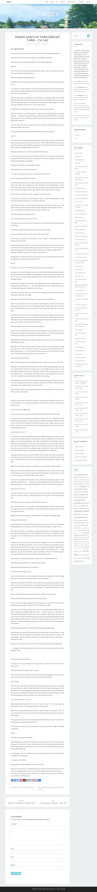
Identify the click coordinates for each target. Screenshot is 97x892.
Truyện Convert (71, 2)
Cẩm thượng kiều (79, 160)
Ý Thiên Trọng (80, 555)
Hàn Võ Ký (79, 479)
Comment (14, 824)
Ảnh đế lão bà (78, 156)
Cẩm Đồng (77, 163)
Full (76, 138)
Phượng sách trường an (78, 520)
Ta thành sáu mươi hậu (81, 257)
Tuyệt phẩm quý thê (80, 350)
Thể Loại (62, 2)
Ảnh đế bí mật (78, 153)
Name (12, 849)
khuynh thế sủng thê (84, 482)
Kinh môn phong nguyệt (81, 191)
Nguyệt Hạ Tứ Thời (78, 506)
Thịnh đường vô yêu (80, 272)
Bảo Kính (43, 787)
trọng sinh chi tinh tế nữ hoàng (81, 537)
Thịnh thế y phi (79, 269)
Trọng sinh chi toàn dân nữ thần (23, 787)
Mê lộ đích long (83, 503)
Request (88, 2)
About (52, 2)
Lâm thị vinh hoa (79, 202)
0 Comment (45, 43)
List (57, 2)
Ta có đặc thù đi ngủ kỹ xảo (82, 254)
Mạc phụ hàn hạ (79, 217)
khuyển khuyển (78, 484)
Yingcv (8, 2)
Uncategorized (79, 354)
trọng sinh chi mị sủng (79, 532)
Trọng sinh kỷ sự (79, 329)
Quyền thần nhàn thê (80, 239)
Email (12, 857)
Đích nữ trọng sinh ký (80, 357)
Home (47, 2)
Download (81, 2)
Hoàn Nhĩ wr (81, 477)
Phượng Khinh (82, 517)
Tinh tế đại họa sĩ (79, 276)
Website (13, 865)
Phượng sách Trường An (81, 236)
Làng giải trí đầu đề (80, 210)
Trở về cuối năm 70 (79, 290)
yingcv (38, 43)
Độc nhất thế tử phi (80, 360)
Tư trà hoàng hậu (79, 347)
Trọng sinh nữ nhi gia (80, 338)
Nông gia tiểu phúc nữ (80, 229)
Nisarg (63, 889)
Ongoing (77, 135)
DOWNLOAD (81, 87)
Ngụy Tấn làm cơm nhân (81, 226)
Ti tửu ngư (82, 528)
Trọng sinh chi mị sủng (81, 304)
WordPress (52, 889)
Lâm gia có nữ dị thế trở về (81, 195)
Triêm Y (86, 528)
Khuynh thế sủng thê (80, 188)
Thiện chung (78, 266)
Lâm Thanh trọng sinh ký (81, 198)
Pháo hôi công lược (80, 233)
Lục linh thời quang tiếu (81, 214)
